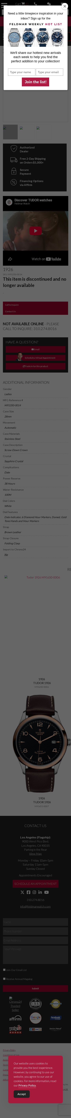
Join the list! (35, 81)
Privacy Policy (27, 1085)
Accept (21, 1094)
